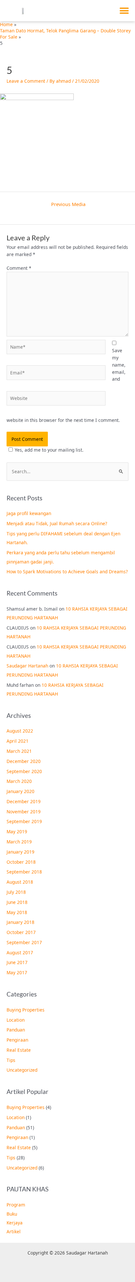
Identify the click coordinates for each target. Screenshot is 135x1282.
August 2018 (20, 882)
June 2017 (17, 962)
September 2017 (24, 942)
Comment (19, 268)
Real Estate (19, 1050)
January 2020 (20, 791)
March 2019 (19, 842)
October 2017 (21, 932)
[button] (124, 10)
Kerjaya (15, 1223)
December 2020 (24, 761)
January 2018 (20, 922)
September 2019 (24, 821)
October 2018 (21, 862)
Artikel (14, 1231)
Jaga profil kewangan (29, 513)
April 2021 (18, 741)
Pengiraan (17, 1040)
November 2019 (24, 811)
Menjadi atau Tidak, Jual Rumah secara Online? (57, 523)
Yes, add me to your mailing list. (49, 450)
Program (16, 1205)
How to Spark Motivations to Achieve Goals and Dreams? (67, 571)
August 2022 (20, 731)
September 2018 (24, 872)
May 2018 (17, 912)
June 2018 (17, 902)
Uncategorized (22, 1070)
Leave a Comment (26, 81)
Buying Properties (26, 1010)
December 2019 (24, 801)
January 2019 (20, 852)
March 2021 (19, 751)
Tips (11, 1060)
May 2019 (17, 831)
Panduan (16, 1030)
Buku (12, 1214)
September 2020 (24, 771)
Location (16, 1020)
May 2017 (17, 972)
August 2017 (20, 952)
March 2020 (19, 781)
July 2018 (16, 892)
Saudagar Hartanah (27, 666)
